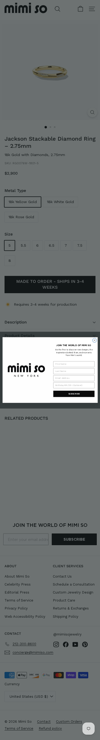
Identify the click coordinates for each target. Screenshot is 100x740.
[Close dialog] (94, 340)
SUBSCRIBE (73, 394)
